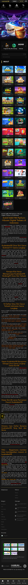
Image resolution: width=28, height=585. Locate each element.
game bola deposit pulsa (16, 483)
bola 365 (16, 297)
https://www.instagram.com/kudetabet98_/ (22, 519)
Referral (16, 497)
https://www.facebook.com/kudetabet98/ (21, 516)
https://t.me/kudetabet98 (21, 508)
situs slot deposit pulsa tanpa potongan (9, 394)
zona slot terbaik (23, 237)
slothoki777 (3, 255)
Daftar (21, 1)
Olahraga (3, 516)
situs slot (16, 263)
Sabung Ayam (4, 529)
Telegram (5, 535)
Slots (2, 506)
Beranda (2, 583)
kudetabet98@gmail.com (21, 512)
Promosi (16, 492)
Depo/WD (13, 583)
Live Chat (19, 583)
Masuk (14, 1)
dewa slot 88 (12, 404)
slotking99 (20, 283)
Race (2, 511)
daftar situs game (23, 368)
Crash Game (3, 519)
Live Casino (3, 509)
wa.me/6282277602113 (22, 505)
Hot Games (3, 504)
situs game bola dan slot (15, 444)
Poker (2, 524)
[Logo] (5, 1)
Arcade (2, 521)
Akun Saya (24, 583)
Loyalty (16, 495)
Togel (2, 514)
